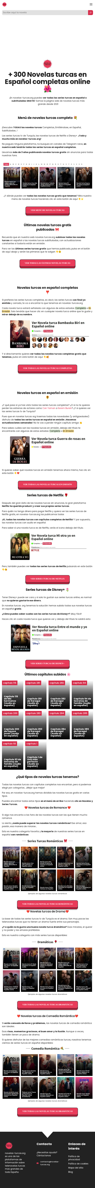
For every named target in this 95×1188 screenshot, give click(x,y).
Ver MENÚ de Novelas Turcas (47, 210)
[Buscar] (90, 12)
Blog (70, 1171)
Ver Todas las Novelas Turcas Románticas (47, 904)
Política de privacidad (74, 1158)
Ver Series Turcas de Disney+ (47, 663)
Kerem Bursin (65, 408)
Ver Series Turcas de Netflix (48, 579)
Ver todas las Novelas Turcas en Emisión (47, 484)
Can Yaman (48, 408)
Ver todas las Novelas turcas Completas (47, 368)
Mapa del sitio (75, 1167)
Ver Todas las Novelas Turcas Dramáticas (47, 1004)
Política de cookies (78, 1163)
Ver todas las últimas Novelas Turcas (47, 263)
